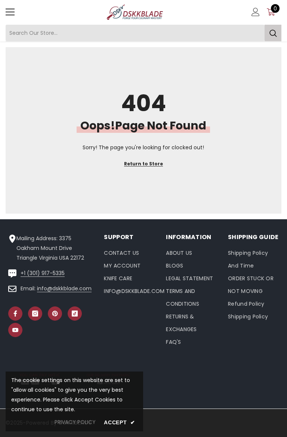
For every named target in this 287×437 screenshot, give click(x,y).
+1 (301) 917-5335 (43, 273)
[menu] (10, 11)
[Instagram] (35, 313)
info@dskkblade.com (64, 288)
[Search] (143, 33)
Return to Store (143, 164)
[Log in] (255, 12)
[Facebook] (15, 313)
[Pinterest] (55, 313)
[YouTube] (15, 330)
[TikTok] (75, 313)
